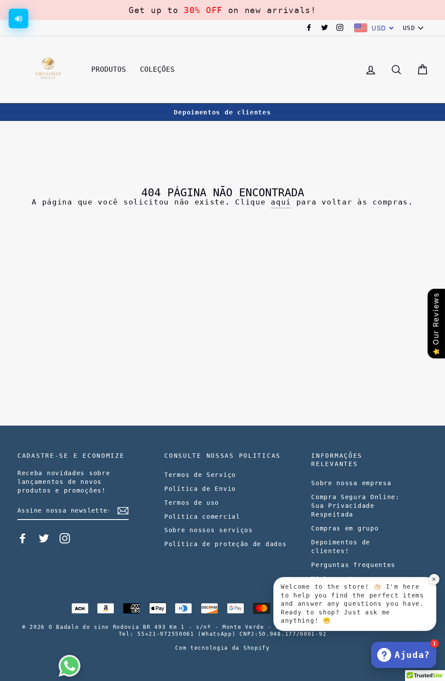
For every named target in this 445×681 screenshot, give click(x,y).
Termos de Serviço (200, 474)
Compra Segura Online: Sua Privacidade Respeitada (355, 505)
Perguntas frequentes (353, 564)
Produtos (108, 69)
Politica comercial (202, 516)
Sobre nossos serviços (208, 530)
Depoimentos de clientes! (340, 546)
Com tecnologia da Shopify (222, 648)
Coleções (157, 69)
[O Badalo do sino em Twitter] (44, 538)
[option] (222, 112)
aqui (281, 202)
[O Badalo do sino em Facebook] (22, 538)
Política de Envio (200, 488)
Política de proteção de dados (225, 543)
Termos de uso (191, 502)
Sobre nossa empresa (351, 483)
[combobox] (374, 27)
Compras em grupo (345, 528)
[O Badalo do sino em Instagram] (65, 538)
